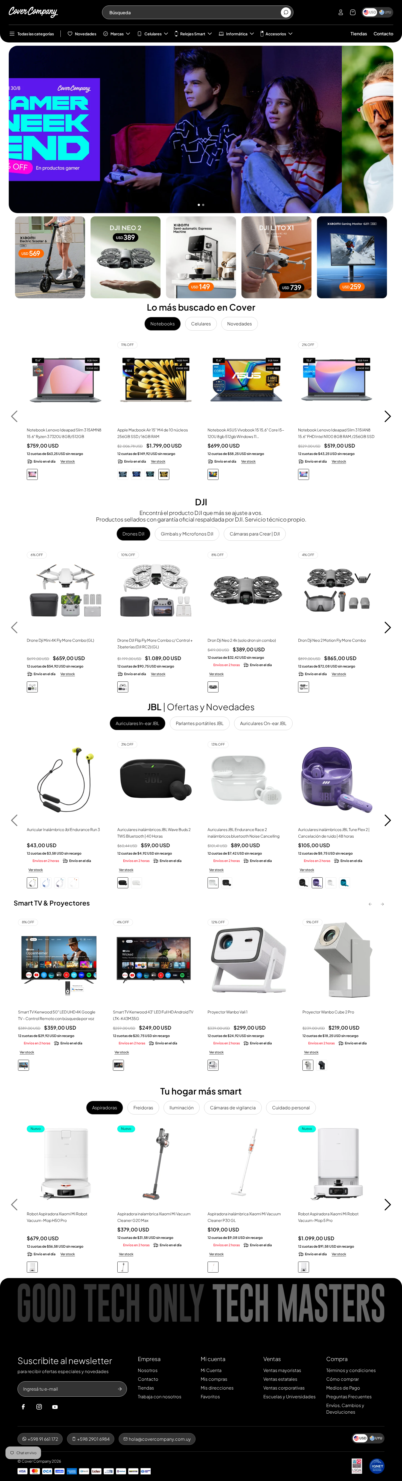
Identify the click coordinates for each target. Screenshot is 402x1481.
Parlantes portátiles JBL (200, 723)
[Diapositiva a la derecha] (387, 416)
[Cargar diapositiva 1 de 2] (199, 205)
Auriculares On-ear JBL (263, 723)
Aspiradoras (104, 1107)
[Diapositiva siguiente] (382, 130)
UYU (388, 12)
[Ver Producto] (65, 380)
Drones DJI (133, 534)
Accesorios (276, 33)
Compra (337, 1358)
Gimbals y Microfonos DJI (187, 534)
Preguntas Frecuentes (349, 1396)
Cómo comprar (342, 1379)
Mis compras (214, 1379)
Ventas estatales (280, 1379)
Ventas (272, 1358)
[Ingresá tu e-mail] (120, 1389)
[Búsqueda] (286, 12)
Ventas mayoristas (282, 1370)
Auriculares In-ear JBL (137, 723)
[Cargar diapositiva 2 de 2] (203, 205)
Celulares (153, 33)
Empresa (149, 1358)
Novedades (85, 33)
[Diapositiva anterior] (20, 130)
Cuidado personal (291, 1107)
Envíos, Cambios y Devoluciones (345, 1408)
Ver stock (67, 461)
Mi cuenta (213, 1358)
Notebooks (162, 323)
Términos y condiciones (351, 1370)
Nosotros (148, 1370)
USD (372, 12)
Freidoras (143, 1107)
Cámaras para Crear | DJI (255, 534)
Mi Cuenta (211, 1370)
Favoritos (210, 1396)
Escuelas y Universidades (289, 1396)
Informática (236, 33)
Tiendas (359, 33)
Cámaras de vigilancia (233, 1107)
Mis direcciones (217, 1388)
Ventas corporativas (284, 1388)
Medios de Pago (343, 1388)
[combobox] (195, 12)
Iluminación (182, 1107)
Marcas (117, 33)
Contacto (383, 33)
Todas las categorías (36, 33)
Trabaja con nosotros (159, 1396)
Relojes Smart (192, 33)
